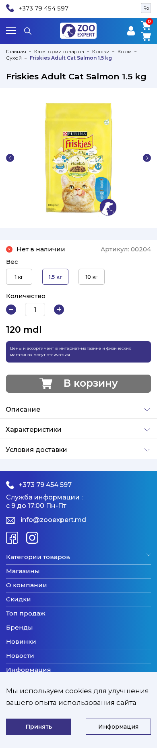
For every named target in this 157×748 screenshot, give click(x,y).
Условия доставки (36, 450)
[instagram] (32, 538)
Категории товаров (59, 51)
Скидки (18, 599)
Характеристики (34, 429)
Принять (39, 726)
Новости (20, 655)
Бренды (19, 627)
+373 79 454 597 (43, 8)
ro (146, 8)
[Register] (131, 30)
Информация (28, 669)
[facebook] (12, 538)
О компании (26, 585)
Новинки (21, 641)
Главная (16, 51)
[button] (10, 158)
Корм (125, 51)
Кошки (100, 51)
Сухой (14, 58)
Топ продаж (25, 613)
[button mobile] (11, 30)
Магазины (23, 571)
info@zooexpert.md (53, 520)
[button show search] (27, 30)
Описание (23, 409)
